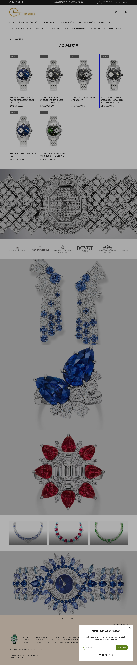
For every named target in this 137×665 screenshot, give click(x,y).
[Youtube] (109, 654)
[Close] (129, 628)
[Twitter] (100, 654)
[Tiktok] (112, 654)
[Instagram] (106, 654)
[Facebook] (103, 654)
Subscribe (122, 647)
